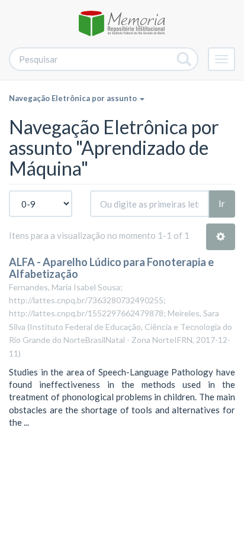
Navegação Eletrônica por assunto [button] (74, 98)
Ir (222, 203)
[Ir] (184, 59)
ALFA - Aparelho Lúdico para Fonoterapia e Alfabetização (111, 267)
